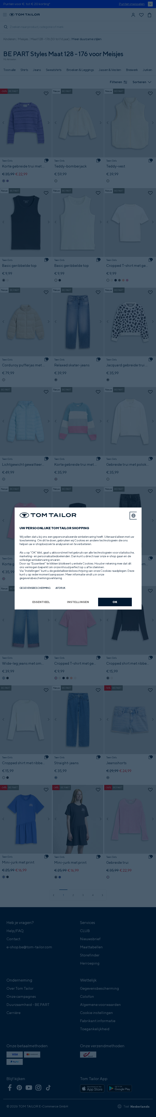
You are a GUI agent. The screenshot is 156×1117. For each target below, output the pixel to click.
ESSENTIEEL (41, 602)
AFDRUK (60, 587)
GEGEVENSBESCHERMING (35, 587)
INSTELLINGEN (78, 602)
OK (115, 602)
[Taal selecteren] (133, 515)
